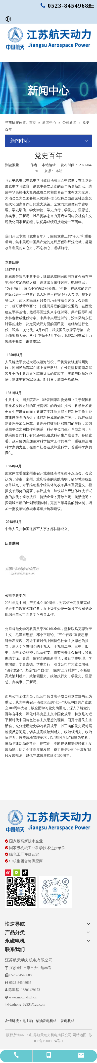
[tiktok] (25, 872)
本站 (58, 171)
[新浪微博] (8, 872)
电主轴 (27, 1021)
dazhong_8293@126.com (27, 1004)
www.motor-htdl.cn (23, 997)
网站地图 (79, 1035)
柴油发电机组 (46, 1021)
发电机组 (68, 1021)
